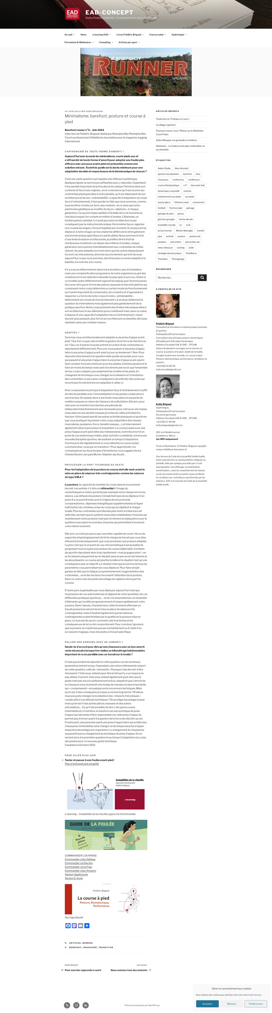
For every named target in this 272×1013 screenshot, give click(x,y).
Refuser (231, 1003)
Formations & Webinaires (78, 42)
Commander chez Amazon (80, 870)
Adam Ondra (164, 168)
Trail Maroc (191, 253)
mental (200, 230)
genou (181, 213)
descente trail (197, 185)
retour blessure (165, 247)
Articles (75, 943)
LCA (188, 225)
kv (181, 225)
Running (87, 943)
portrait (169, 236)
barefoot (75, 947)
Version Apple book (76, 874)
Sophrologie (178, 34)
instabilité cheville (167, 225)
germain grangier (166, 219)
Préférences (256, 1003)
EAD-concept (109, 12)
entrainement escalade (169, 196)
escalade (189, 196)
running (180, 247)
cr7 (185, 185)
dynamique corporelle (168, 191)
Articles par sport (128, 42)
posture (181, 236)
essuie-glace (164, 202)
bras (198, 174)
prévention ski (192, 242)
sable (191, 247)
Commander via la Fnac (78, 866)
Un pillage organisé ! (166, 124)
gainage (190, 208)
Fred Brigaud (94, 111)
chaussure (90, 947)
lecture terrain (165, 230)
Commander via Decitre (79, 863)
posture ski (194, 236)
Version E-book (74, 878)
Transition (106, 947)
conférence (194, 179)
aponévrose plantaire (168, 174)
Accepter (207, 1003)
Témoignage (178, 259)
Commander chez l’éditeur (80, 859)
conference (178, 179)
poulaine (162, 242)
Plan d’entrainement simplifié (82, 763)
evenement (198, 202)
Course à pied (156, 34)
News (83, 34)
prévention (175, 242)
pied (160, 236)
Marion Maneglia (184, 230)
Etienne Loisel (182, 202)
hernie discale (186, 219)
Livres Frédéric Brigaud (128, 34)
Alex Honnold (181, 168)
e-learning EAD (100, 34)
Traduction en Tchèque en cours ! (172, 119)
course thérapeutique (168, 185)
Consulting (104, 42)
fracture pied (175, 208)
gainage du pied (165, 213)
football (161, 208)
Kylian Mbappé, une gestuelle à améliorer (176, 140)
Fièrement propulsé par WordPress (142, 1005)
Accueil (68, 34)
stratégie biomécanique (169, 253)
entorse (187, 191)
